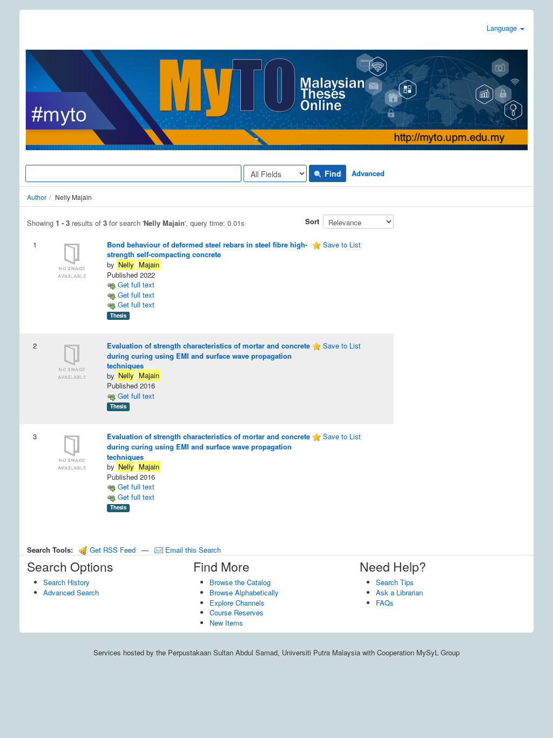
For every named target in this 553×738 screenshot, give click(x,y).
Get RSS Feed (111, 550)
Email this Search (192, 550)
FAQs (385, 603)
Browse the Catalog (240, 582)
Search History (66, 582)
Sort (312, 221)
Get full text (135, 284)
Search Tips (395, 582)
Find (331, 173)
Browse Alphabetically (244, 592)
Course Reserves (237, 612)
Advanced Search (71, 592)
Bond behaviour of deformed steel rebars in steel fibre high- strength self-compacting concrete (207, 249)
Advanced (368, 173)
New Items (226, 623)
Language (503, 28)
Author (36, 197)
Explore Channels (237, 603)
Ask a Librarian (399, 592)
